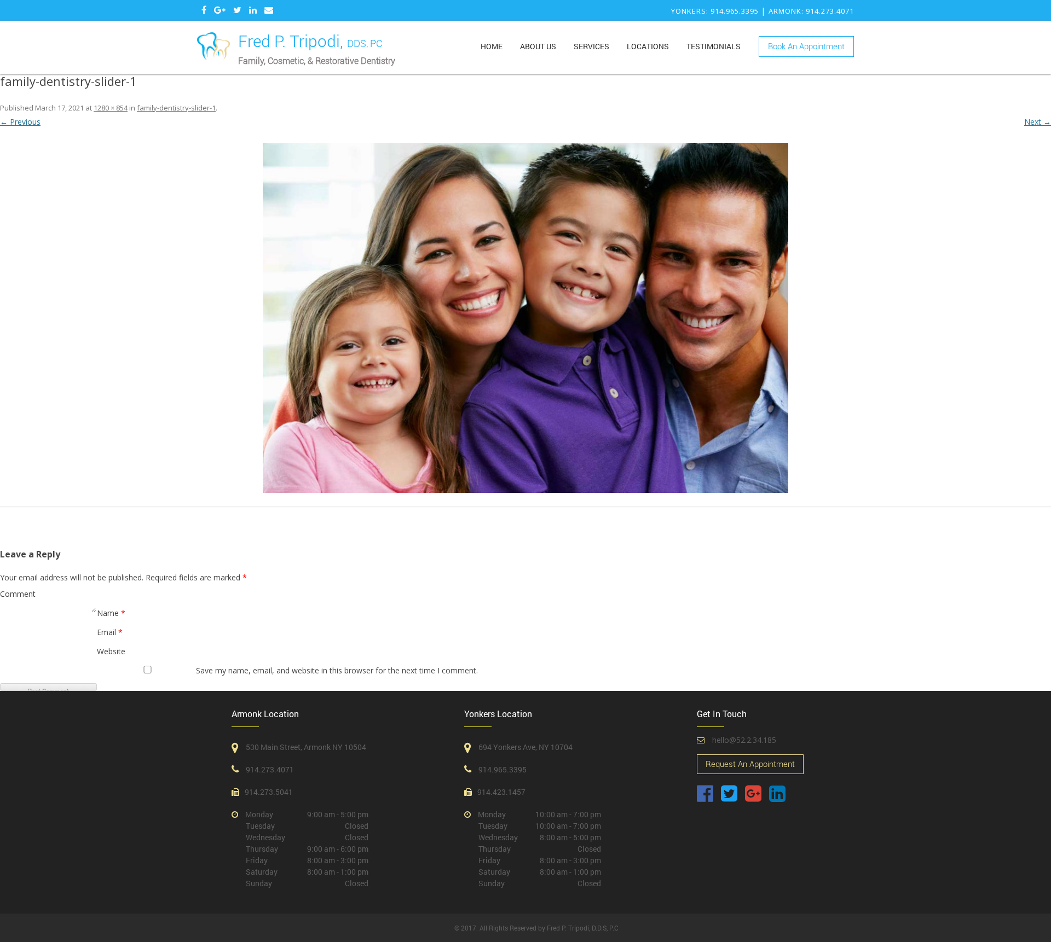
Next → (1037, 122)
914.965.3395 (502, 769)
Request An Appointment (750, 764)
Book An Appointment (806, 46)
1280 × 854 (111, 108)
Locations (648, 46)
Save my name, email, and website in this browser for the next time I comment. (337, 670)
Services (591, 46)
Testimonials (713, 46)
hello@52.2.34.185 (744, 740)
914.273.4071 (270, 769)
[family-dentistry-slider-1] (525, 318)
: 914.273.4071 (811, 11)
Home (492, 46)
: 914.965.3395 (715, 11)
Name (111, 613)
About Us (538, 46)
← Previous (20, 122)
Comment (18, 594)
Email (110, 632)
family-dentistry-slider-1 (176, 108)
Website (111, 651)
